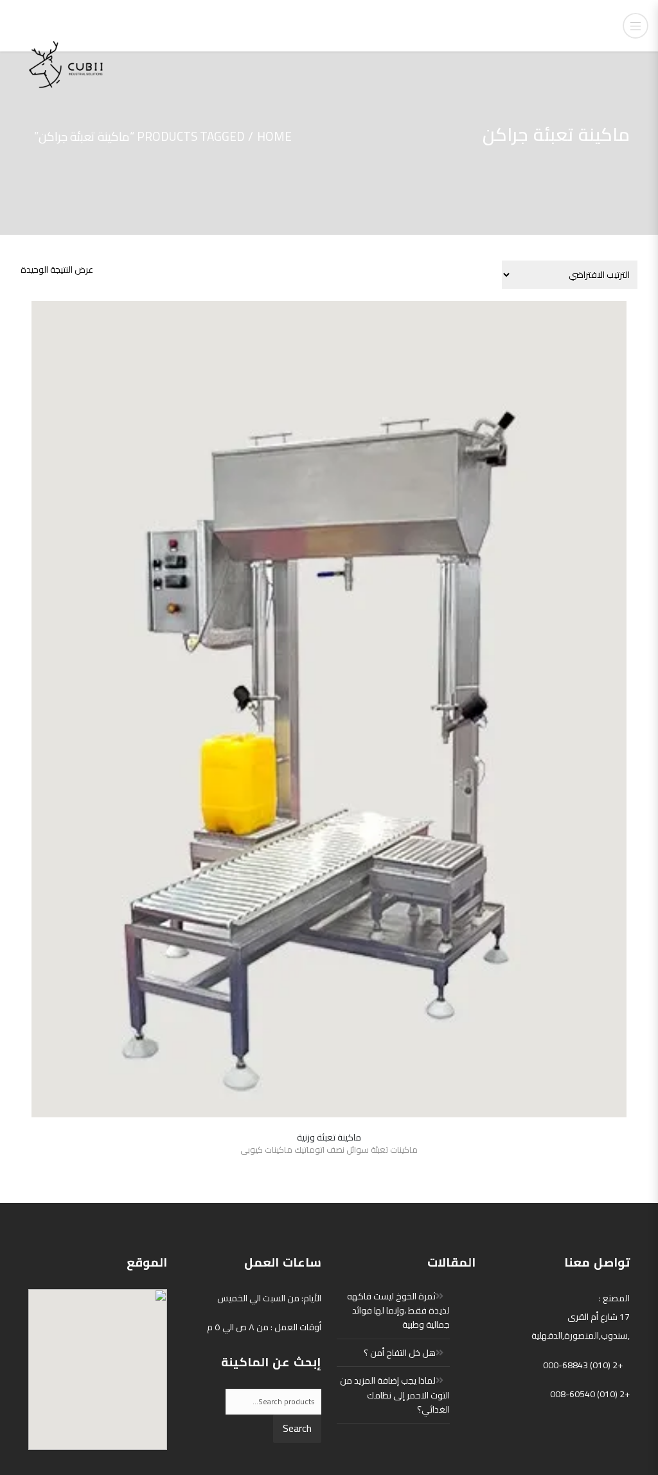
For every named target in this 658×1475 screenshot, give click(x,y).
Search (297, 1428)
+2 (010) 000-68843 (583, 1365)
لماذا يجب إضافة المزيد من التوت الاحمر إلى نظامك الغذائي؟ (395, 1395)
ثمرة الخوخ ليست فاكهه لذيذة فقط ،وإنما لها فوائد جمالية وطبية (398, 1310)
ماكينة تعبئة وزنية (329, 1137)
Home (274, 136)
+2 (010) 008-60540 (590, 1394)
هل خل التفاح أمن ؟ (400, 1352)
